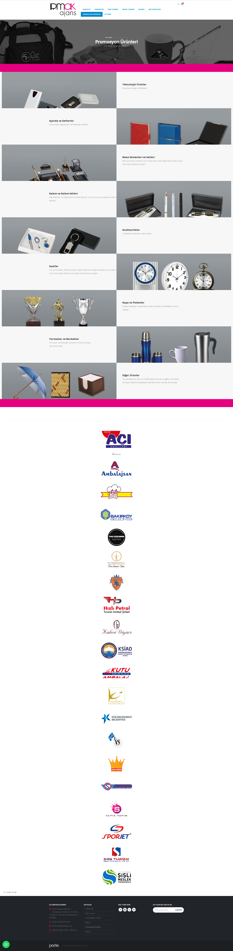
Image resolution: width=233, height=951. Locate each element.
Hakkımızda (99, 9)
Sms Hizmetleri (155, 9)
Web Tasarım (113, 9)
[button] (6, 944)
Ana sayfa (108, 37)
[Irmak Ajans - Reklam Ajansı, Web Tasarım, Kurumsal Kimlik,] (63, 10)
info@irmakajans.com (65, 926)
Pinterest (125, 909)
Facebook (120, 909)
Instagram (129, 909)
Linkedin (134, 909)
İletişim (108, 14)
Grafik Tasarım (128, 9)
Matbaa (141, 9)
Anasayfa (87, 9)
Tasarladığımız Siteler (93, 918)
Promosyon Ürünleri (92, 14)
